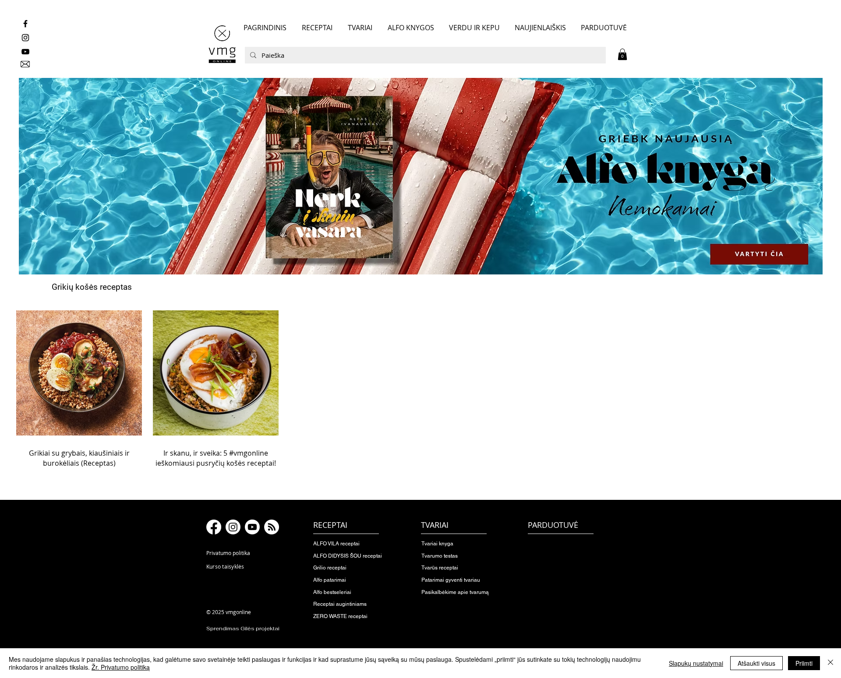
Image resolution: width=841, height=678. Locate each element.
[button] (622, 54)
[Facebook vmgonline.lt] (25, 23)
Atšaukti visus (756, 663)
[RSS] (271, 527)
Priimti (804, 663)
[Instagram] (233, 527)
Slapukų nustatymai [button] (696, 663)
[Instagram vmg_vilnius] (25, 37)
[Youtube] (252, 527)
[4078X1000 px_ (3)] (420, 176)
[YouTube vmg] (25, 51)
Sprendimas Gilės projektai (242, 628)
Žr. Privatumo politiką (121, 667)
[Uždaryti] (830, 663)
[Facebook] (213, 527)
